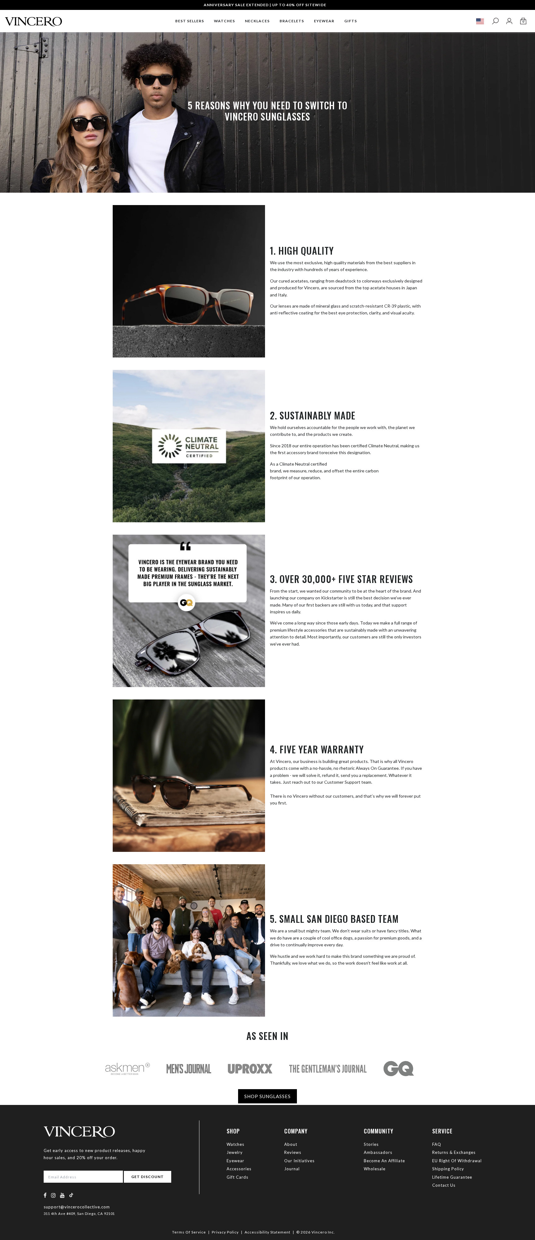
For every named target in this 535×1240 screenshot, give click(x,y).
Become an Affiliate (384, 1160)
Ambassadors (378, 1152)
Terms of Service (189, 1232)
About (290, 1144)
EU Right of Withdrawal (457, 1160)
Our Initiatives (299, 1160)
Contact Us (443, 1185)
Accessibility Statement (267, 1232)
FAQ (436, 1144)
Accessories (239, 1168)
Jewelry (235, 1152)
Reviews (292, 1152)
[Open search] (495, 21)
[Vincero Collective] (33, 19)
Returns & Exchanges (454, 1152)
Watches (235, 1144)
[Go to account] (509, 21)
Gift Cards (237, 1177)
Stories (371, 1144)
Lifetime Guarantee (452, 1177)
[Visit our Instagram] (53, 1195)
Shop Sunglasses (267, 1096)
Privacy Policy (225, 1232)
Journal (292, 1168)
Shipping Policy (448, 1168)
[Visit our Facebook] (45, 1195)
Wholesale (374, 1168)
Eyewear (235, 1160)
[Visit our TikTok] (71, 1195)
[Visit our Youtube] (62, 1195)
